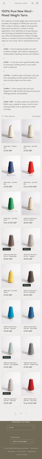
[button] (4, 3)
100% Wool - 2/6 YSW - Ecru (31, 147)
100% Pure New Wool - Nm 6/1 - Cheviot (30, 219)
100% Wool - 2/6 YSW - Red (31, 183)
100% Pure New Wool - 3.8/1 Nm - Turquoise (10, 327)
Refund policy (34, 448)
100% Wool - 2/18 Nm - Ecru (11, 147)
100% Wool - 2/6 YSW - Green (11, 219)
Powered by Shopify (23, 448)
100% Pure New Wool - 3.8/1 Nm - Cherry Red (30, 399)
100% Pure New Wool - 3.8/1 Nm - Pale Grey (10, 399)
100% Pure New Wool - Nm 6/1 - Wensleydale (10, 255)
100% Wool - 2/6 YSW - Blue (11, 183)
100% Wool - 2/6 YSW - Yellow (11, 291)
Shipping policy (32, 451)
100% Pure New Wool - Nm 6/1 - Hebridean (30, 291)
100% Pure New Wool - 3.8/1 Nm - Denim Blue (30, 327)
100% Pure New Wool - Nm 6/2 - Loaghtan (30, 255)
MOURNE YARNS (13, 448)
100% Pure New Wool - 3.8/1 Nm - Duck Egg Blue (11, 363)
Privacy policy (11, 451)
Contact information (22, 454)
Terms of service (21, 451)
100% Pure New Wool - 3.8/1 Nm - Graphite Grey (31, 363)
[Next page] (26, 413)
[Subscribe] (32, 427)
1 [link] (15, 413)
